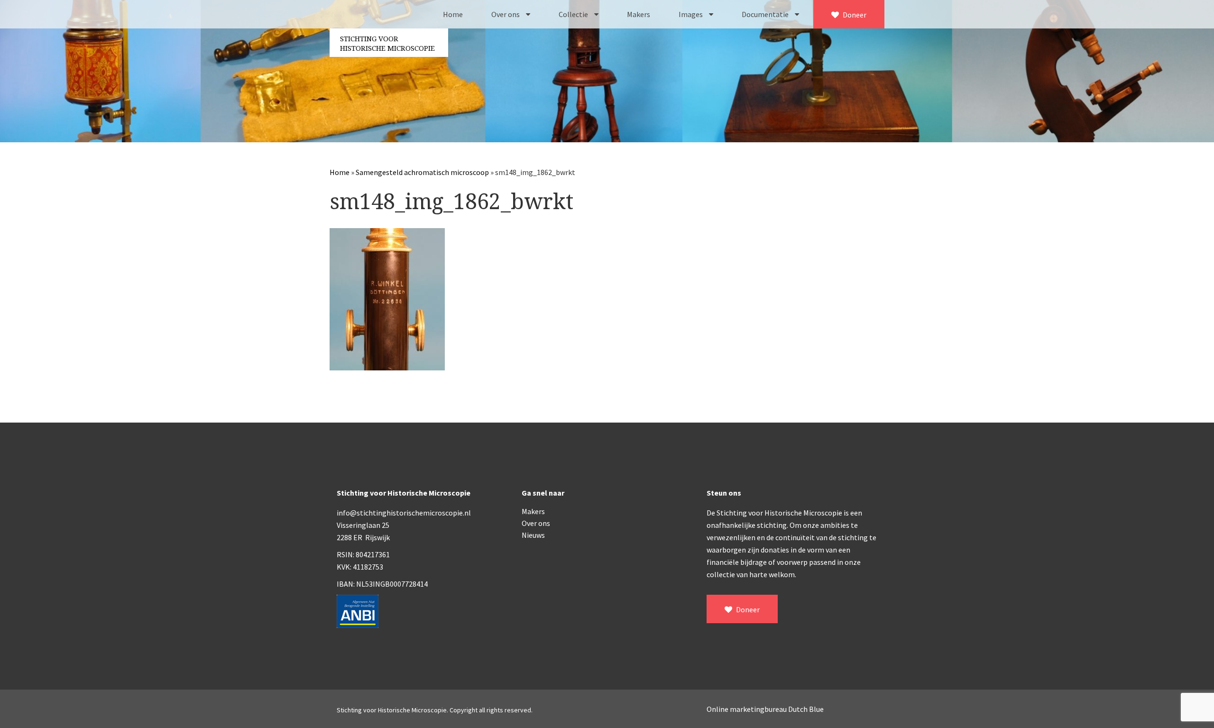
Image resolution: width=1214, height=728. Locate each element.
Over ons (506, 14)
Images (691, 14)
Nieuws (533, 535)
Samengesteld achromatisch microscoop (422, 172)
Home (453, 14)
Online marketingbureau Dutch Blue (765, 709)
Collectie (574, 14)
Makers (638, 14)
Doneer (853, 14)
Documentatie (766, 14)
